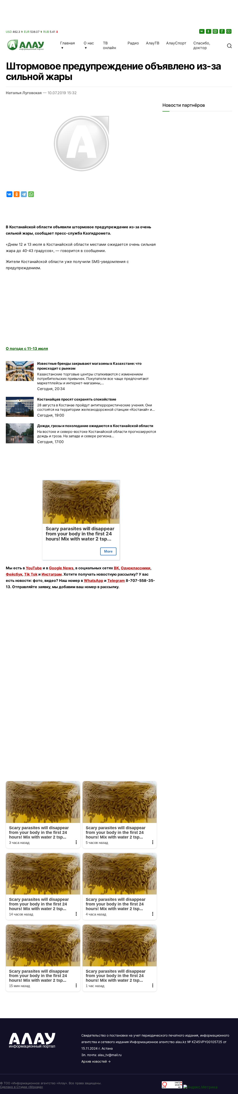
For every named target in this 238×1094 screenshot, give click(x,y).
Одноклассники (135, 568)
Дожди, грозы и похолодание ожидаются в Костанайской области (95, 426)
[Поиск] (229, 45)
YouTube (34, 568)
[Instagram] (215, 31)
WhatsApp (93, 580)
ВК (116, 568)
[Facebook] (222, 31)
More (108, 551)
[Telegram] (24, 194)
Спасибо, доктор (201, 45)
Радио (133, 43)
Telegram (116, 580)
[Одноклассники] (209, 31)
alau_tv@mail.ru (110, 1055)
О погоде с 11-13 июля (27, 348)
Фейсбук (14, 574)
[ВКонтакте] (202, 31)
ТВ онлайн (109, 45)
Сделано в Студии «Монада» (21, 1087)
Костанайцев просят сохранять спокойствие (76, 399)
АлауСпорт (176, 43)
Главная (67, 43)
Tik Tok (30, 574)
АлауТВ (152, 43)
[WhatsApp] (31, 194)
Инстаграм (52, 574)
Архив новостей (94, 1061)
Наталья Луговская (24, 92)
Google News (61, 568)
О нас (89, 43)
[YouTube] (229, 31)
